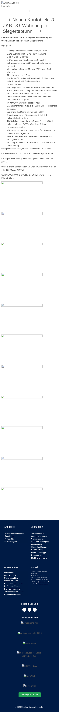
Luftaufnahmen (37, 544)
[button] (29, 11)
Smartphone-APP (29, 617)
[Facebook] (24, 610)
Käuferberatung (37, 550)
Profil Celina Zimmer (12, 589)
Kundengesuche (37, 555)
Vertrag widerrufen (29, 694)
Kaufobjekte (9, 536)
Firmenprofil (9, 573)
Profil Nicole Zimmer (12, 586)
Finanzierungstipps (38, 552)
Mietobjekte (9, 539)
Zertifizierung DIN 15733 (13, 592)
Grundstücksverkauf (39, 536)
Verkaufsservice (37, 533)
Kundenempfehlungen (12, 594)
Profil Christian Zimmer (13, 583)
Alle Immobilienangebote (14, 533)
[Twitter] (29, 610)
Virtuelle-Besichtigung (40, 542)
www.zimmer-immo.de (46, 167)
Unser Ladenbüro (11, 578)
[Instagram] (35, 610)
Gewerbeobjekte (11, 542)
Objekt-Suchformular (39, 547)
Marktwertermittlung (39, 558)
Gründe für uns (10, 575)
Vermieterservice (38, 539)
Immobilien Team (11, 581)
